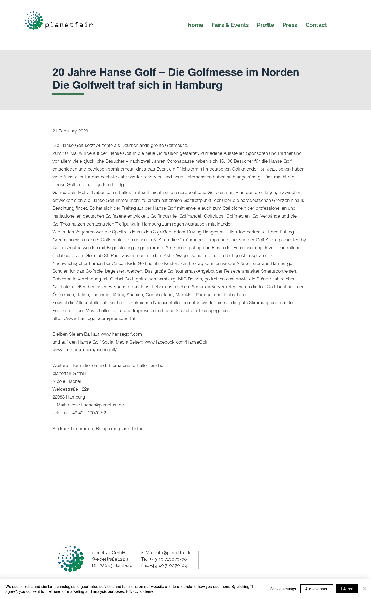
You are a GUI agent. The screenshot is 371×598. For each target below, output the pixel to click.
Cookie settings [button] (283, 588)
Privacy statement (141, 591)
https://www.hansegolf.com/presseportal (93, 318)
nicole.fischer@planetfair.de (96, 405)
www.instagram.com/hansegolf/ (84, 349)
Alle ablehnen (316, 588)
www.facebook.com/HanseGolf (176, 342)
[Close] (364, 589)
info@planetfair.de (173, 552)
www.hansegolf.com (121, 334)
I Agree (347, 588)
